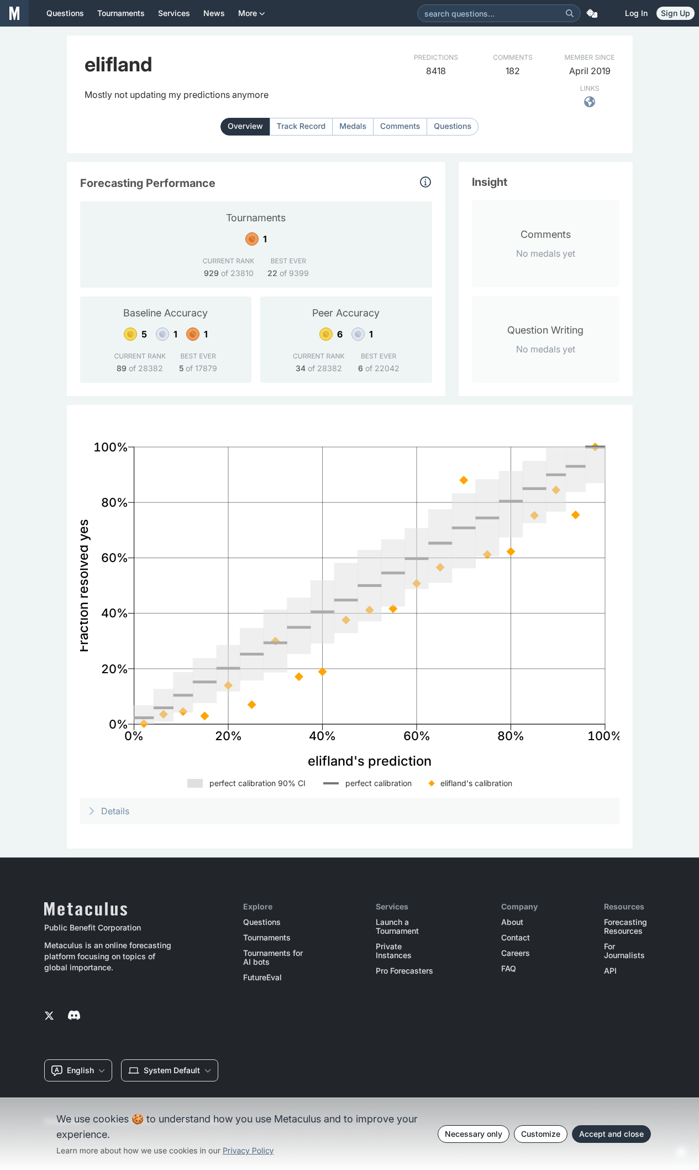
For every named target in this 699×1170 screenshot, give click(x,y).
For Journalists (624, 951)
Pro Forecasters (404, 970)
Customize (540, 1133)
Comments (400, 126)
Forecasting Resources (625, 926)
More (247, 13)
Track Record (301, 126)
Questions (452, 126)
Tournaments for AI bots (273, 957)
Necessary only (473, 1133)
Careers (515, 953)
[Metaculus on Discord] (74, 1016)
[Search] (570, 13)
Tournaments (267, 937)
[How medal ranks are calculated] (425, 182)
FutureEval (262, 977)
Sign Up (675, 13)
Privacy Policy (248, 1151)
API (610, 970)
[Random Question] (592, 13)
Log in (636, 13)
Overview (245, 126)
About (512, 922)
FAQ (508, 968)
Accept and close (611, 1133)
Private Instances (394, 951)
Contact (515, 937)
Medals (352, 126)
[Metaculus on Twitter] (49, 1016)
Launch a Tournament (397, 926)
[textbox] (177, 94)
